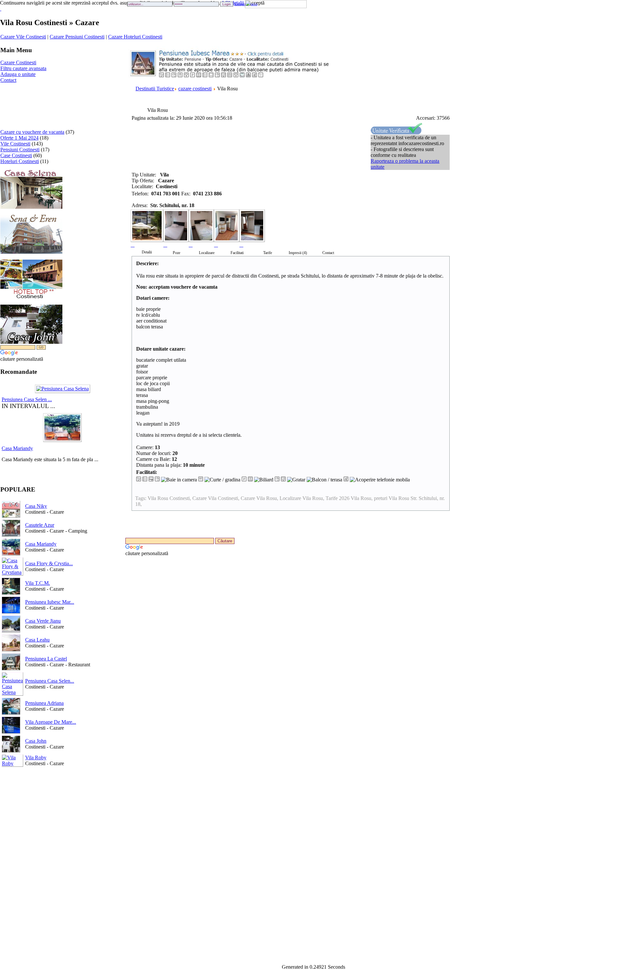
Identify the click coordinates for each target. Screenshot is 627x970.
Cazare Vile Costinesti (23, 36)
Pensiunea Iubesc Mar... (49, 602)
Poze (176, 252)
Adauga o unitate (18, 74)
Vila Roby (35, 757)
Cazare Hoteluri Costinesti (135, 36)
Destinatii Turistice (155, 88)
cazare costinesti (195, 88)
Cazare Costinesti (18, 62)
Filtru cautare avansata (23, 68)
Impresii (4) (298, 252)
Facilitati (237, 252)
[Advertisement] (20, 103)
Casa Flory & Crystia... (49, 563)
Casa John (35, 741)
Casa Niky (36, 506)
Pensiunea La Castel (46, 658)
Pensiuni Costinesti (20, 149)
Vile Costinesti (15, 143)
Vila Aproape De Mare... (50, 722)
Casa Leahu (37, 640)
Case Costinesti (16, 155)
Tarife (267, 252)
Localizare (207, 252)
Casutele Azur (39, 525)
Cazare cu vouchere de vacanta (32, 132)
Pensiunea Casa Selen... (49, 681)
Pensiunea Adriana (44, 703)
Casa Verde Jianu (43, 621)
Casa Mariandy (17, 448)
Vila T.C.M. (37, 583)
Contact (8, 80)
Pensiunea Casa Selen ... (27, 399)
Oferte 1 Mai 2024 (19, 138)
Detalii (147, 252)
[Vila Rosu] (147, 228)
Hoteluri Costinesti (19, 161)
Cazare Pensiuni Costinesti (77, 36)
